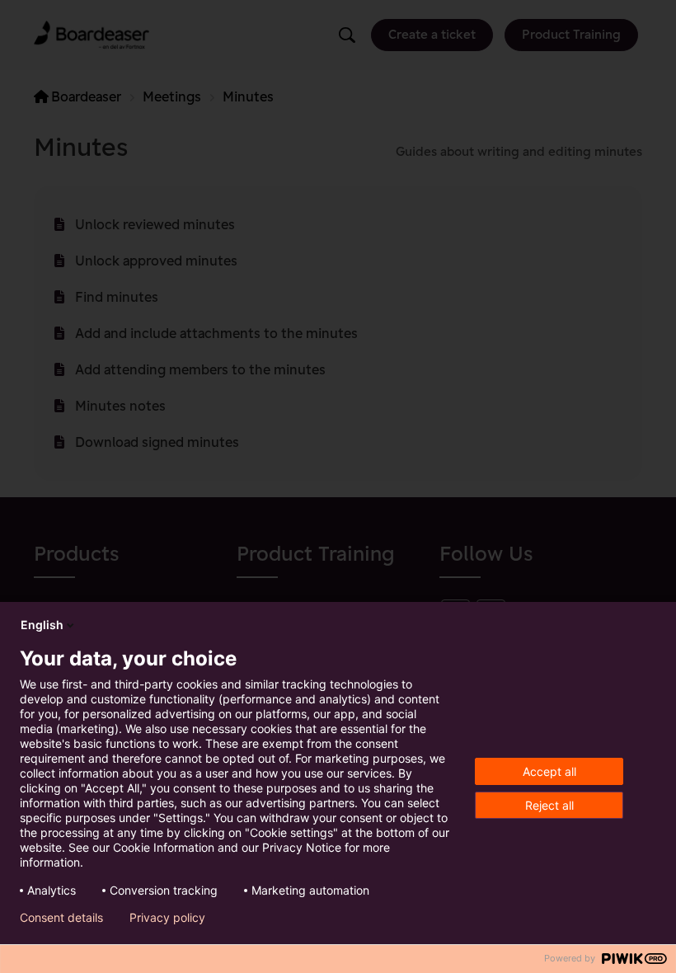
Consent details (61, 917)
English (42, 625)
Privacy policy (167, 917)
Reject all (549, 805)
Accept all (549, 771)
